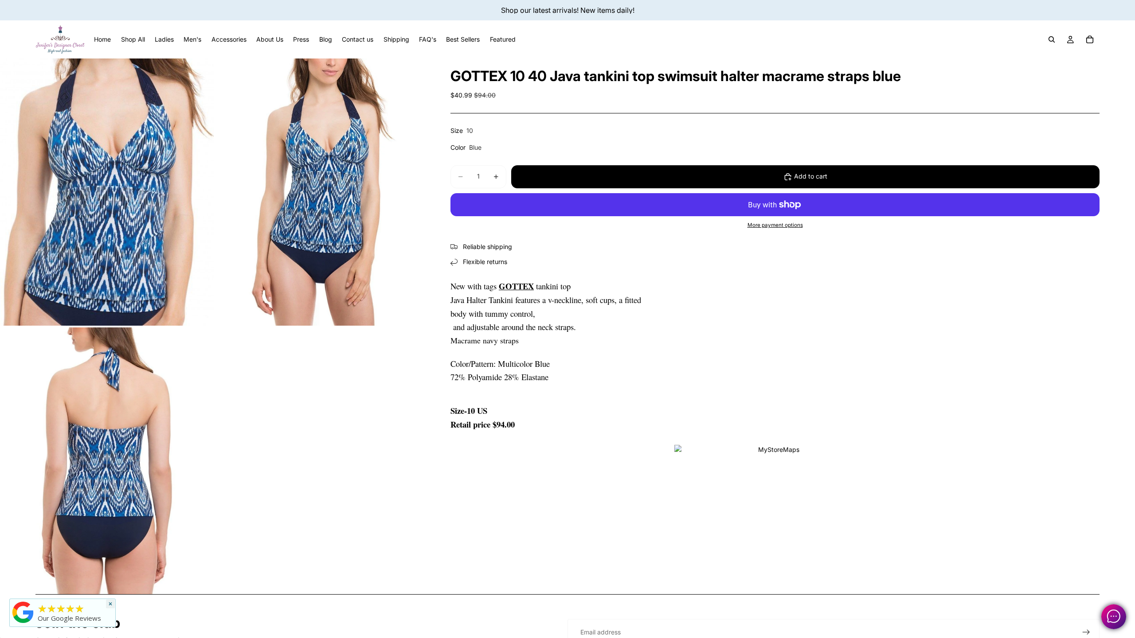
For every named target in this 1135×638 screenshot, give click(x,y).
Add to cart (810, 176)
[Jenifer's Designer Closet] (23, 612)
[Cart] (1090, 39)
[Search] (1051, 39)
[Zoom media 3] (107, 461)
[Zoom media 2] (322, 192)
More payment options (775, 225)
